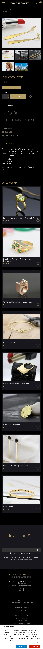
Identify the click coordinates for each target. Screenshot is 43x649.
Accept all (21, 646)
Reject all (35, 646)
